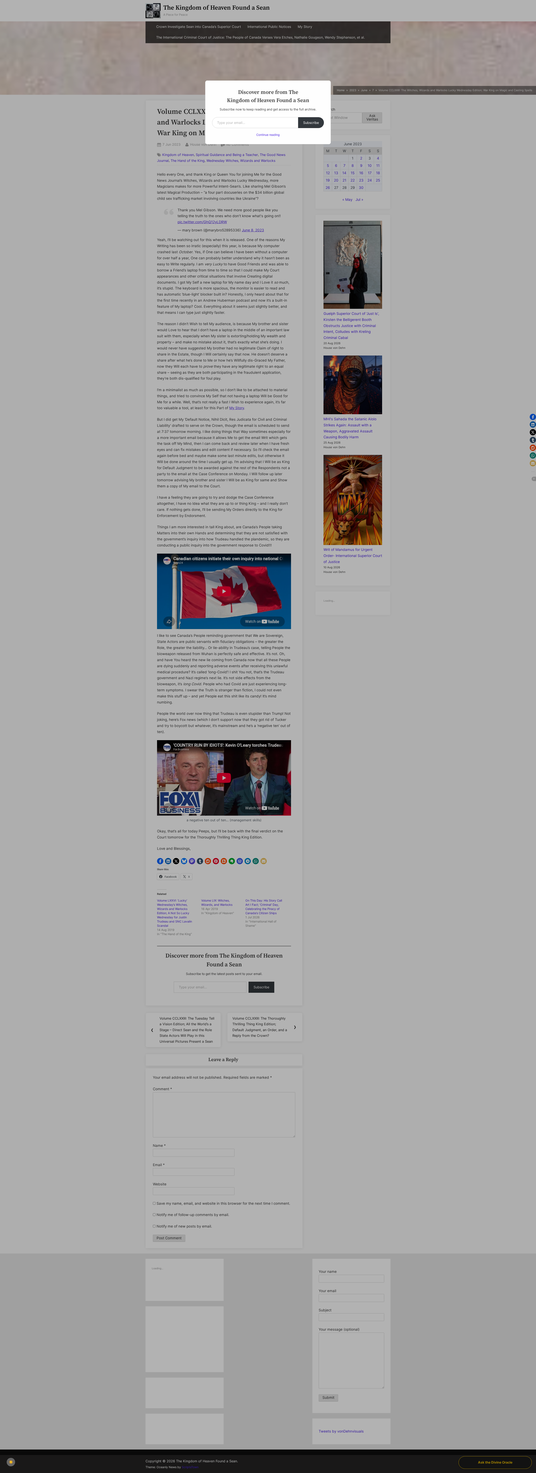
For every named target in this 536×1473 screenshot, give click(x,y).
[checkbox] (11, 1462)
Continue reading (268, 134)
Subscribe (311, 123)
